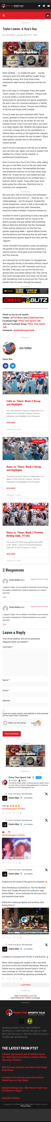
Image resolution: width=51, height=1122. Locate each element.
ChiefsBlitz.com (26, 996)
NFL (36, 35)
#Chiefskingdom (9, 809)
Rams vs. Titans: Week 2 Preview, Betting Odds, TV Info (25, 534)
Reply (4, 597)
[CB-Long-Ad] (25, 302)
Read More (11, 423)
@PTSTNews (16, 317)
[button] (48, 16)
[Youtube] (49, 6)
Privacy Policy (25, 1106)
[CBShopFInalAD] (25, 66)
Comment (8, 647)
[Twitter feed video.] (16, 848)
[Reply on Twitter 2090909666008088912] (3, 938)
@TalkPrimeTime (35, 317)
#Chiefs (21, 809)
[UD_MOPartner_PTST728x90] (25, 293)
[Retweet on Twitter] (6, 794)
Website (6, 701)
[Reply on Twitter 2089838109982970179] (3, 979)
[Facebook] (44, 6)
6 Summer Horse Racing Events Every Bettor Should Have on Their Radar (23, 1079)
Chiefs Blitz (13, 798)
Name (6, 680)
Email (6, 690)
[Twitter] (39, 6)
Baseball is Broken (11, 1098)
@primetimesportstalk (23, 330)
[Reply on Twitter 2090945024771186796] (3, 813)
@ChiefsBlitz (28, 798)
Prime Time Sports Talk (29, 321)
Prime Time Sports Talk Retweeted (20, 794)
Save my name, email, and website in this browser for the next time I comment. (25, 714)
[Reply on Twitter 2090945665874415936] (3, 863)
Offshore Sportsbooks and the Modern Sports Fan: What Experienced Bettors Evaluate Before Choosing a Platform (24, 1057)
